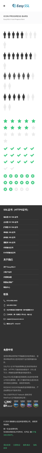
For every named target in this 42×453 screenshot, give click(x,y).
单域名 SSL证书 (9, 232)
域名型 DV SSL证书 (11, 217)
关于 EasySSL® (9, 267)
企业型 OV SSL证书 (11, 222)
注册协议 (16, 445)
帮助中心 (7, 287)
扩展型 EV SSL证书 (11, 227)
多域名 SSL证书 (9, 237)
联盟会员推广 (8, 282)
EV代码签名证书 (9, 253)
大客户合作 (8, 272)
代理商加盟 (8, 277)
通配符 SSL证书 (9, 242)
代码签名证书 (8, 247)
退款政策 (7, 445)
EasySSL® (7, 19)
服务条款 (26, 445)
